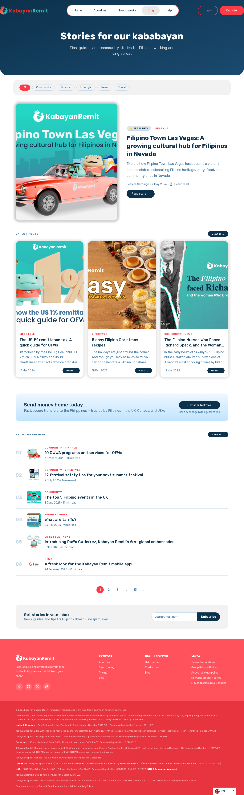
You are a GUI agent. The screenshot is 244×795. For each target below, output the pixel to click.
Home (78, 10)
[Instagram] (28, 686)
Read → (71, 370)
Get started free (199, 405)
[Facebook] (19, 686)
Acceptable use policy (204, 672)
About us (99, 10)
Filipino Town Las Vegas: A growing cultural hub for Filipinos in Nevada (177, 145)
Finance (66, 87)
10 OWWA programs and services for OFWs (83, 452)
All (24, 87)
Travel (122, 87)
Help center (152, 662)
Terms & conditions (203, 662)
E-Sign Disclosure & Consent (208, 683)
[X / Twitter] (37, 686)
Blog (151, 10)
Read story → (141, 193)
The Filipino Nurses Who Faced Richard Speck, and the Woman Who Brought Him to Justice (192, 345)
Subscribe (208, 617)
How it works (127, 10)
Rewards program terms (206, 677)
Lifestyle (86, 87)
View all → (218, 233)
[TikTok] (46, 686)
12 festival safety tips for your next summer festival (94, 475)
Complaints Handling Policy (78, 786)
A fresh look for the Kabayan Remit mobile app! (88, 564)
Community (43, 87)
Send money (106, 667)
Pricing (103, 672)
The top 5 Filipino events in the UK (76, 497)
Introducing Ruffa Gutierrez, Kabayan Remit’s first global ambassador (109, 542)
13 (135, 589)
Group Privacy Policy (204, 667)
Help (168, 10)
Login (208, 10)
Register (232, 10)
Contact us (152, 667)
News (104, 87)
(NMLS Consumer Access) (161, 769)
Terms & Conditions (49, 786)
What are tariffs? (60, 519)
